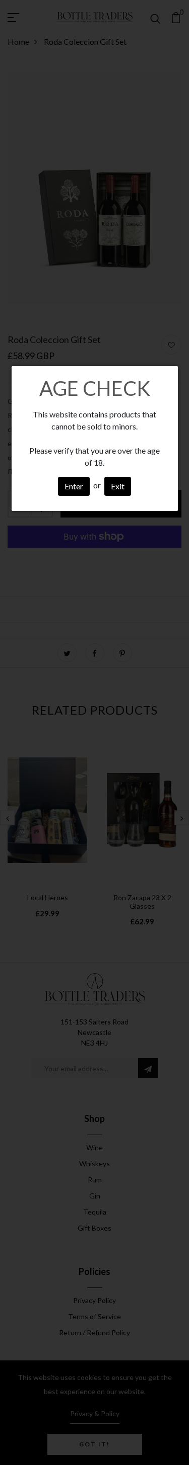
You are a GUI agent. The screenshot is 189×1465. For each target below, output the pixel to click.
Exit (117, 486)
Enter (74, 486)
